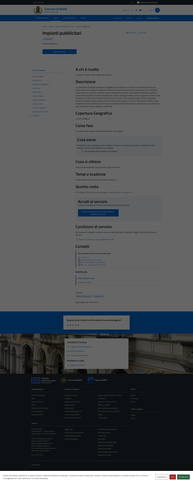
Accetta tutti (183, 477)
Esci (172, 477)
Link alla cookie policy (40, 478)
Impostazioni (162, 477)
